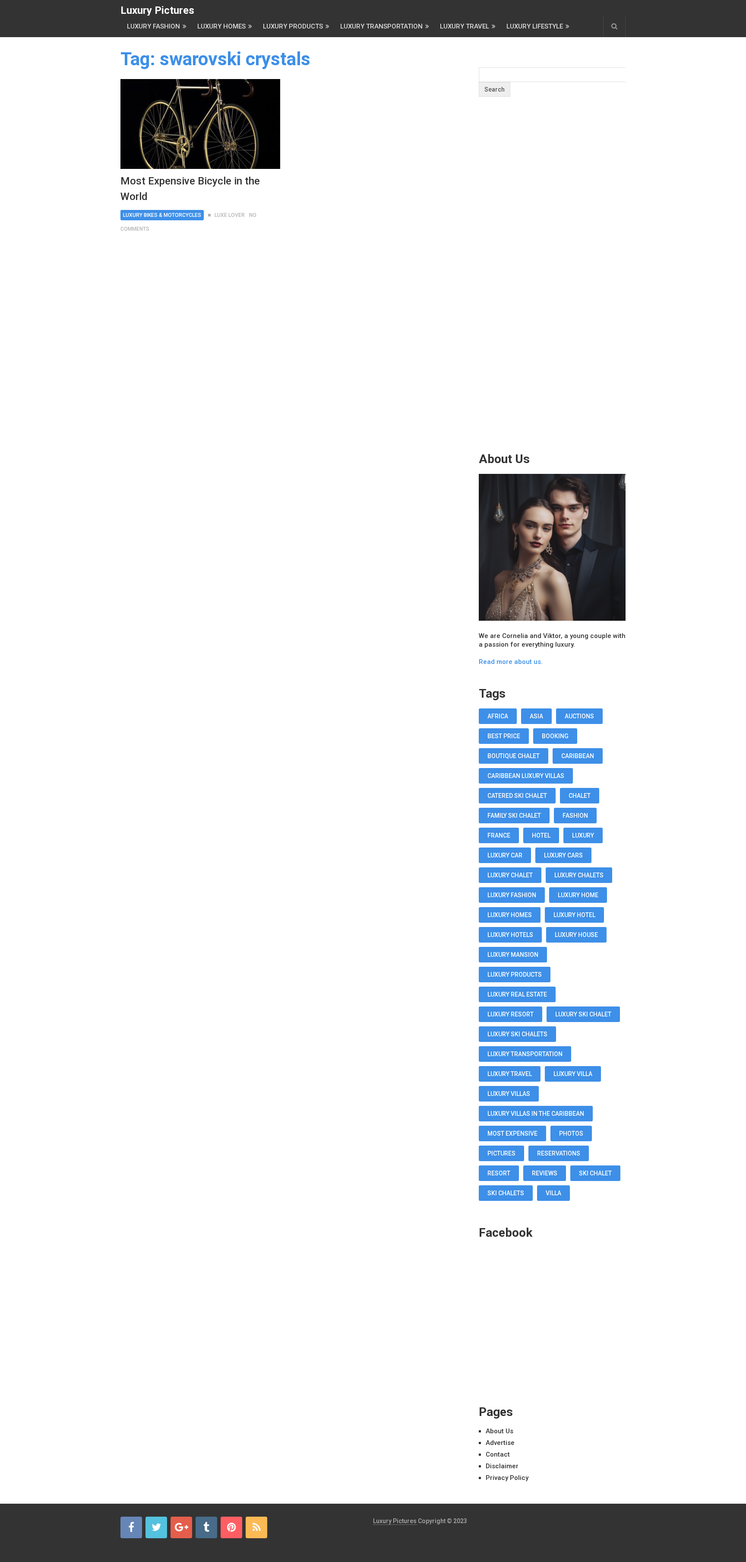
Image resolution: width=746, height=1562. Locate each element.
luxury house (576, 934)
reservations (558, 1153)
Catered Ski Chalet (517, 795)
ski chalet (595, 1173)
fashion (575, 815)
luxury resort (510, 1014)
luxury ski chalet (583, 1014)
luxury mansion (512, 954)
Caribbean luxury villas (525, 775)
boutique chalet (513, 755)
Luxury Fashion (153, 26)
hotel (541, 835)
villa (553, 1193)
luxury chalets (579, 875)
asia (536, 716)
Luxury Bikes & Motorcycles (162, 215)
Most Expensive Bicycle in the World (190, 189)
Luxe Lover (230, 215)
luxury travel (509, 1073)
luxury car (504, 855)
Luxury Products (293, 26)
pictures (501, 1153)
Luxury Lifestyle (534, 26)
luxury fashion (511, 895)
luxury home (578, 895)
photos (571, 1133)
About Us (499, 1431)
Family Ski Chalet (514, 815)
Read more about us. (511, 662)
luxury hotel (574, 914)
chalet (580, 795)
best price (503, 736)
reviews (544, 1173)
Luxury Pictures (157, 10)
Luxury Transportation (381, 26)
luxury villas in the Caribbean (535, 1113)
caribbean (577, 755)
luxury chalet (510, 875)
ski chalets (505, 1193)
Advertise (500, 1443)
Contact (498, 1454)
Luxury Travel (464, 26)
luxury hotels (510, 934)
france (498, 835)
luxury (583, 835)
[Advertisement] (552, 291)
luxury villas (508, 1093)
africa (497, 716)
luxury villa (572, 1073)
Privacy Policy (507, 1478)
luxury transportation (525, 1054)
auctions (579, 716)
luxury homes (509, 914)
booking (555, 736)
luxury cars (563, 855)
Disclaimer (502, 1466)
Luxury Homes (221, 26)
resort (498, 1173)
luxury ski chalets (517, 1034)
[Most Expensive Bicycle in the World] (200, 124)
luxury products (514, 974)
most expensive (512, 1133)
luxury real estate (517, 994)
